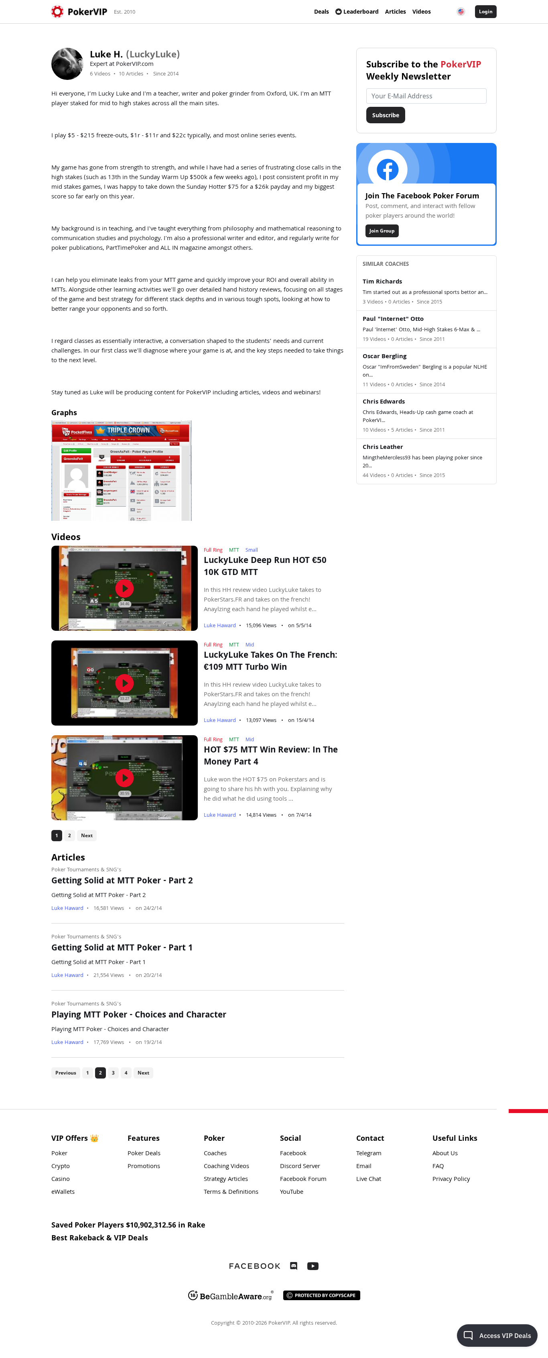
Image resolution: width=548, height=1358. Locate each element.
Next (87, 835)
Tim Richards (382, 282)
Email (363, 1167)
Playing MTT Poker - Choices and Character (138, 1016)
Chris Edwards (384, 402)
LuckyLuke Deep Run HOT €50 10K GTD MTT (265, 567)
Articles (395, 11)
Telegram (369, 1154)
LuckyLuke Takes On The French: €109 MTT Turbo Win (270, 662)
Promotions (144, 1167)
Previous (65, 1072)
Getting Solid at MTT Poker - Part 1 (122, 949)
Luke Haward (220, 626)
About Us (445, 1154)
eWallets (63, 1192)
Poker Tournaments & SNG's (86, 870)
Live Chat (368, 1180)
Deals (321, 11)
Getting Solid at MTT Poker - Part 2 (122, 882)
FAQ (438, 1167)
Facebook (293, 1154)
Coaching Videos (226, 1167)
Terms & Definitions (231, 1192)
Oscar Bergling (384, 357)
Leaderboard (361, 11)
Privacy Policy (451, 1180)
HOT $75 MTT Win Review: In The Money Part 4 (271, 757)
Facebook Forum (303, 1180)
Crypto (60, 1167)
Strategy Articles (226, 1180)
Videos (421, 11)
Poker (59, 1154)
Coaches (215, 1154)
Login (486, 11)
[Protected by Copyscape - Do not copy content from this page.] (321, 1295)
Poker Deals (144, 1154)
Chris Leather (383, 447)
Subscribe (385, 115)
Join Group (382, 230)
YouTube (291, 1192)
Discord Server (300, 1167)
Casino (60, 1180)
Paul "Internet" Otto (393, 319)
